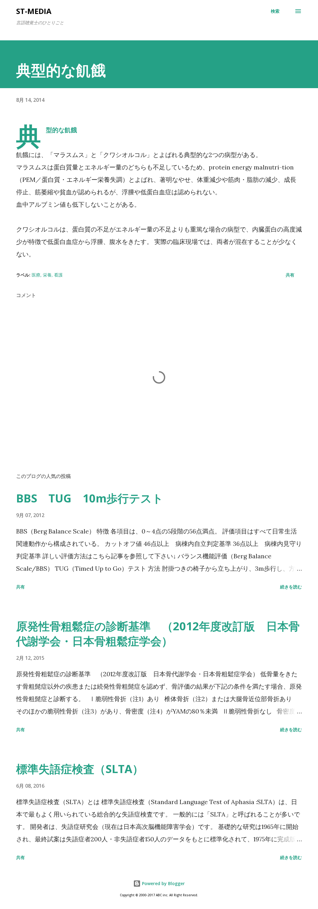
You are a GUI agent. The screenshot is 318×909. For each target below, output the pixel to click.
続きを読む (291, 587)
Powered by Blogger (163, 883)
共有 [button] (290, 275)
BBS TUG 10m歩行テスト (89, 498)
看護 (58, 275)
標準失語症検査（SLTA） (79, 768)
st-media (34, 11)
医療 (36, 275)
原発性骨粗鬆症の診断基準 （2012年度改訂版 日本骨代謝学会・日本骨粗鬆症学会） (158, 634)
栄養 (47, 275)
